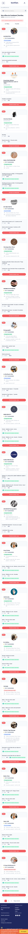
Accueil (2, 7)
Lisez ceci (13, 933)
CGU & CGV (3, 920)
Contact (17, 907)
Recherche (6, 7)
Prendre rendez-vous (14, 66)
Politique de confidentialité (6, 922)
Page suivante (17, 900)
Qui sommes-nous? (5, 907)
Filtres (7, 23)
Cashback (17, 909)
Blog (2, 909)
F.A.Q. (16, 911)
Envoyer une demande (14, 145)
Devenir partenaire (5, 915)
